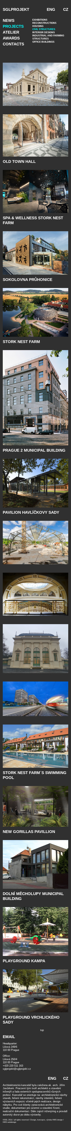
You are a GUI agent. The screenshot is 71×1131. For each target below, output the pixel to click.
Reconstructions (44, 23)
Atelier (11, 32)
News (8, 20)
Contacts (13, 44)
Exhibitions (39, 19)
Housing (37, 26)
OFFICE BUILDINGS (43, 41)
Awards (11, 38)
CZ (65, 9)
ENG (51, 9)
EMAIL (9, 1037)
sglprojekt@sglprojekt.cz (17, 1068)
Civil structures (43, 29)
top (42, 1030)
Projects (13, 26)
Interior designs (43, 32)
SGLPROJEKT (16, 9)
